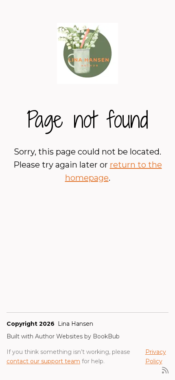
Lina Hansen (75, 323)
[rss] (165, 369)
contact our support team (43, 361)
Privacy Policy (155, 356)
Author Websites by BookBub (77, 336)
